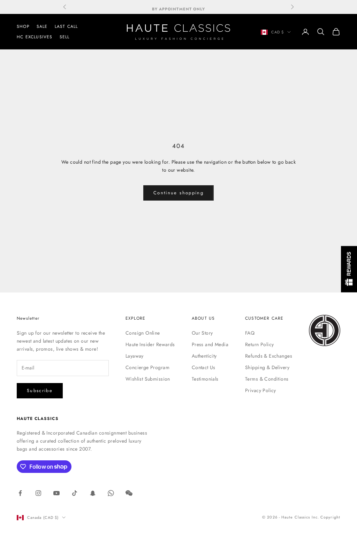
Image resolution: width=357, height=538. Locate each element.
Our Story (202, 332)
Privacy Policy (260, 390)
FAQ (250, 332)
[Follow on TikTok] (74, 493)
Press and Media (210, 344)
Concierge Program (147, 367)
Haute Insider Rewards (150, 344)
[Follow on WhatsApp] (110, 493)
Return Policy (259, 344)
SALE (42, 26)
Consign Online (143, 332)
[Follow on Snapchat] (92, 493)
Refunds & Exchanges (268, 355)
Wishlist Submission (148, 378)
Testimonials (205, 378)
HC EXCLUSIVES (35, 37)
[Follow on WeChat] (129, 493)
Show (349, 269)
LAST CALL (66, 26)
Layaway (135, 355)
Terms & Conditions (267, 378)
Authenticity (204, 355)
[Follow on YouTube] (56, 493)
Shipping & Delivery (267, 367)
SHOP (23, 26)
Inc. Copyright (326, 517)
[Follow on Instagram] (38, 493)
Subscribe (40, 390)
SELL (65, 37)
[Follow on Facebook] (20, 493)
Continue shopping (178, 192)
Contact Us (203, 367)
